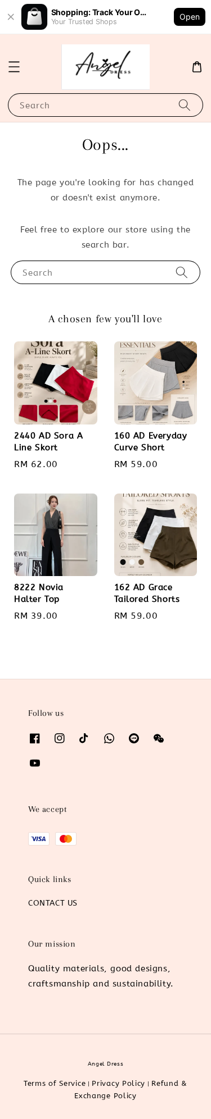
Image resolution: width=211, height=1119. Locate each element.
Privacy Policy (118, 1083)
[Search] (185, 105)
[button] (14, 66)
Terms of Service (55, 1083)
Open (189, 16)
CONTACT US (53, 903)
